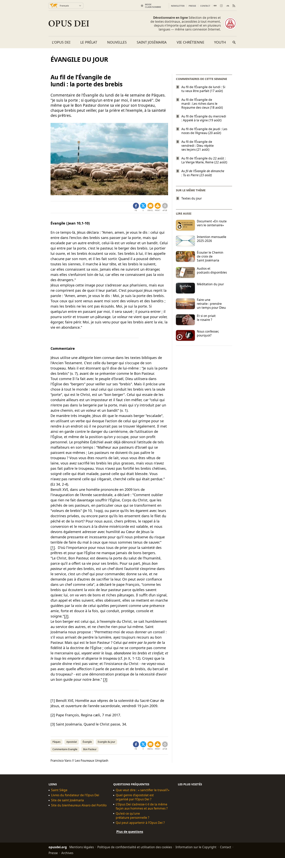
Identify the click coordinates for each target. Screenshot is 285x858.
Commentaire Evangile (64, 749)
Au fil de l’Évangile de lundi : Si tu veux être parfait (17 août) (203, 89)
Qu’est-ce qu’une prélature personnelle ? (132, 815)
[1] (53, 547)
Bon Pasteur (90, 749)
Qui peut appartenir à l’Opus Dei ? (140, 823)
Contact (205, 5)
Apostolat (71, 741)
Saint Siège (59, 790)
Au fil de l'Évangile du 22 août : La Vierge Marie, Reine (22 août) (204, 160)
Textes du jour (191, 198)
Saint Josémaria (152, 42)
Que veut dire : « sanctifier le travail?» (142, 790)
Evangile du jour (106, 741)
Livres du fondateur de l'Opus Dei (75, 795)
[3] (105, 679)
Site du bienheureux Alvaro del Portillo (79, 805)
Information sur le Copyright (196, 847)
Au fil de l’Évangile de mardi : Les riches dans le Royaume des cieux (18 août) (202, 103)
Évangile (87, 741)
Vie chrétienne (190, 42)
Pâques (56, 741)
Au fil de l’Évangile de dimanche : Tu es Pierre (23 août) (202, 173)
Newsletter (178, 5)
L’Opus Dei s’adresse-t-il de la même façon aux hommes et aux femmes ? (142, 806)
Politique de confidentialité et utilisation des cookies (134, 847)
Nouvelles (117, 42)
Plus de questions (129, 831)
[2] (66, 616)
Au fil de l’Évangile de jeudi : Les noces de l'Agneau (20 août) (204, 131)
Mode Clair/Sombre (153, 5)
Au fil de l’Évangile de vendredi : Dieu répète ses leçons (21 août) (197, 145)
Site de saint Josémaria (67, 800)
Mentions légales (81, 847)
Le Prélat (88, 42)
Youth (220, 42)
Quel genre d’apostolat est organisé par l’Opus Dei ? (135, 797)
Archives (67, 853)
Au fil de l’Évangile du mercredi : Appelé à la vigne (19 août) (203, 118)
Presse (192, 5)
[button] (158, 207)
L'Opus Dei (61, 42)
